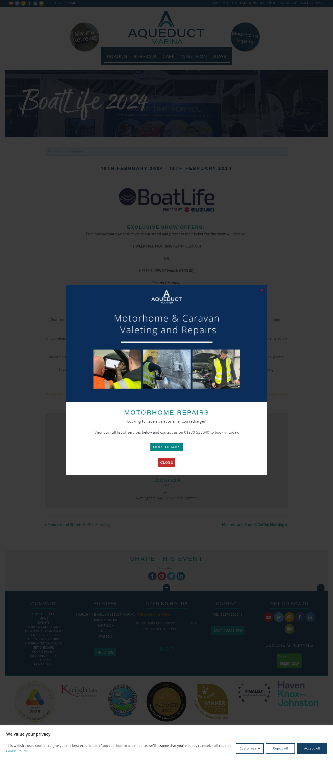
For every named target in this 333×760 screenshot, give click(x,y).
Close (166, 462)
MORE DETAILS (166, 446)
